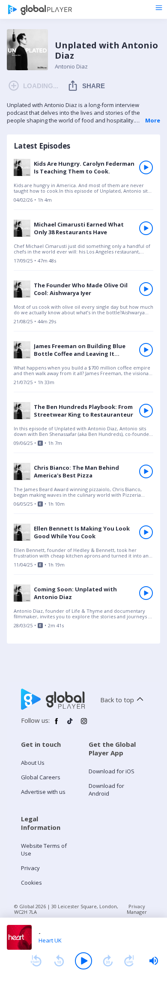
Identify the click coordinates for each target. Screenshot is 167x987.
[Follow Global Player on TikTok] (70, 725)
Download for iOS (111, 771)
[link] (83, 184)
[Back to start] (36, 960)
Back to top (117, 699)
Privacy (30, 868)
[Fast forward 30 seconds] (107, 960)
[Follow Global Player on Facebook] (57, 725)
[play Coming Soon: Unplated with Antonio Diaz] (146, 593)
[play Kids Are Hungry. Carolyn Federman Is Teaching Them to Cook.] (146, 167)
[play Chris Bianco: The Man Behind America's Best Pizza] (146, 471)
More (152, 120)
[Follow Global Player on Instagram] (84, 725)
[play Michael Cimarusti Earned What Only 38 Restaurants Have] (146, 228)
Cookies (31, 882)
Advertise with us (43, 792)
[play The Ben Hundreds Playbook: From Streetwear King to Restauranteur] (146, 410)
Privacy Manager (137, 909)
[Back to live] (129, 960)
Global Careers (40, 777)
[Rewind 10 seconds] (59, 960)
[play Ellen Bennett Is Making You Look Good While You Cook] (146, 532)
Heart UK (50, 940)
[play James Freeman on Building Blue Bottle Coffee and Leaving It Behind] (146, 350)
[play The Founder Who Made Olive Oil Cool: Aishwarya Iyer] (146, 289)
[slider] (154, 961)
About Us (33, 762)
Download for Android (106, 789)
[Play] (83, 960)
